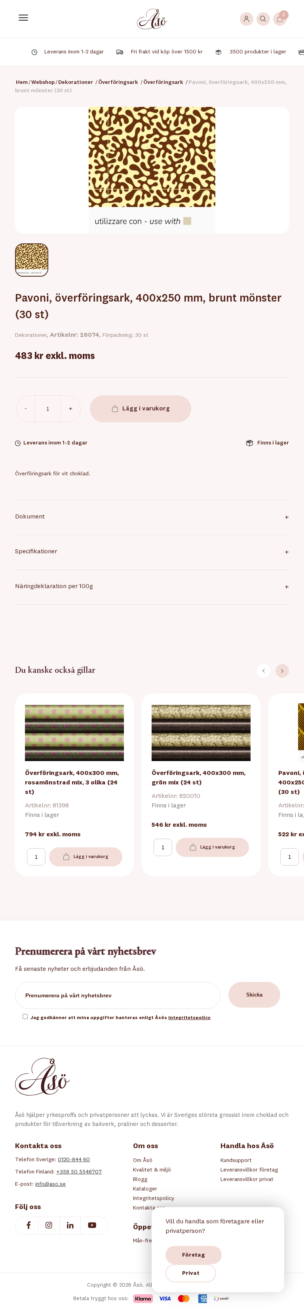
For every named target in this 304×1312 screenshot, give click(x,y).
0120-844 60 (74, 1159)
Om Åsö (142, 1160)
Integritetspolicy (153, 1198)
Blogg (140, 1179)
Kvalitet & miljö (152, 1170)
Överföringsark (118, 82)
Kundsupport (236, 1160)
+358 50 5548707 (79, 1172)
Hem (22, 82)
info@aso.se (50, 1184)
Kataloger (145, 1189)
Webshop (43, 82)
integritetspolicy (189, 1018)
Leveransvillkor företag (249, 1170)
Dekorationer (75, 82)
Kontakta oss (149, 1208)
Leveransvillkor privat (247, 1179)
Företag (193, 1255)
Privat (191, 1273)
